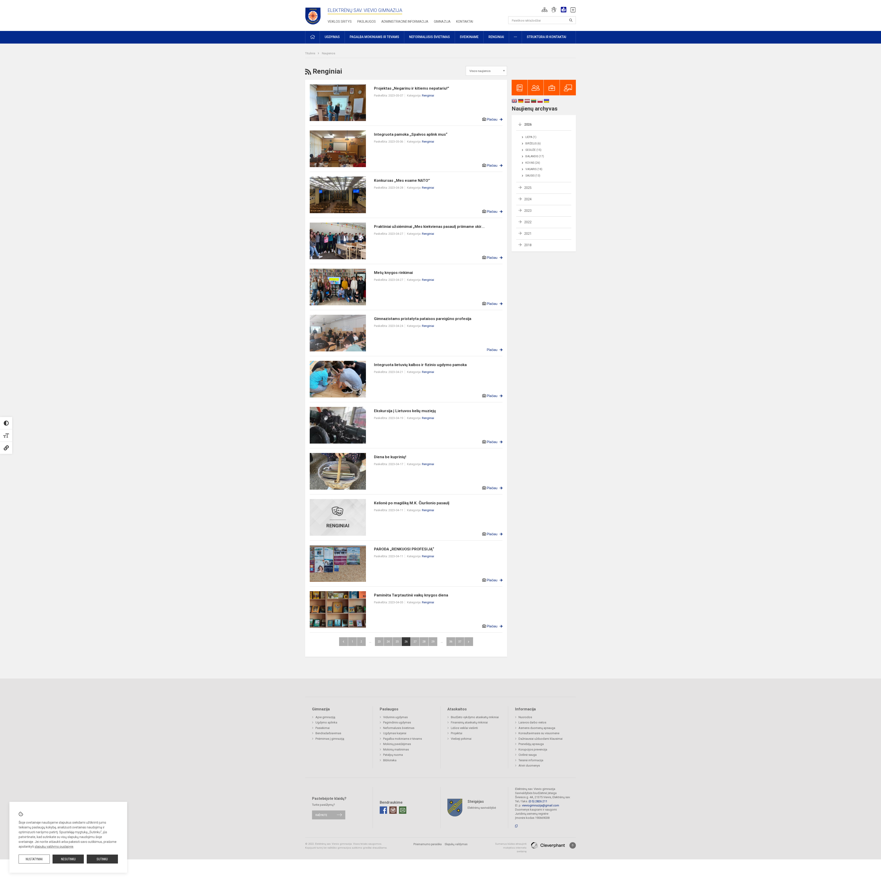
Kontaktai (464, 21)
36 (450, 641)
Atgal (343, 641)
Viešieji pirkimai (461, 738)
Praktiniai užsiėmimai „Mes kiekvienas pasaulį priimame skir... (429, 226)
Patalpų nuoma (393, 754)
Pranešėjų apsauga (531, 744)
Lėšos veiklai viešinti (464, 728)
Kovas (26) (532, 162)
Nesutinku (68, 859)
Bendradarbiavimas (328, 733)
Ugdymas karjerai (394, 733)
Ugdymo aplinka (326, 722)
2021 (528, 233)
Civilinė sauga (528, 754)
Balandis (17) (534, 156)
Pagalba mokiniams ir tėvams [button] (374, 37)
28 (424, 641)
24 (388, 641)
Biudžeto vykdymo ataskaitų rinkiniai (475, 717)
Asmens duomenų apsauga (537, 728)
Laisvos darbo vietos (532, 722)
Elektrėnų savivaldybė (482, 807)
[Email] (402, 810)
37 (459, 641)
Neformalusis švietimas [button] (429, 37)
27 (415, 641)
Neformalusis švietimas (398, 728)
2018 (528, 245)
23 (379, 641)
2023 (528, 210)
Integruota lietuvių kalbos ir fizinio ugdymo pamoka (420, 364)
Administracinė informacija (404, 21)
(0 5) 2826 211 (538, 801)
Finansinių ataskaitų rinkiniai (469, 722)
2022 (528, 222)
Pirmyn (468, 641)
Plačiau (492, 119)
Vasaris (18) (533, 169)
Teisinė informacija (531, 760)
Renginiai (428, 95)
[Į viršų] (572, 845)
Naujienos (328, 53)
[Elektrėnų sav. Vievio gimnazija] (314, 14)
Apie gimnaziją (325, 717)
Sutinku (102, 859)
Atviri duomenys (529, 765)
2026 (528, 124)
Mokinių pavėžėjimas (397, 744)
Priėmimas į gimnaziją (329, 738)
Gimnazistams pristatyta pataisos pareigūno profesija (422, 318)
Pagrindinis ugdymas (397, 722)
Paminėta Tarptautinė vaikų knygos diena (411, 595)
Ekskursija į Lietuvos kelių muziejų (405, 410)
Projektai (456, 733)
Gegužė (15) (533, 150)
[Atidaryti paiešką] (570, 20)
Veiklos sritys (340, 21)
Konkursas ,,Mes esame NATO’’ (402, 180)
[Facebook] (383, 810)
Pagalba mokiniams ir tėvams (402, 738)
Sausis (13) (532, 175)
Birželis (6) (533, 143)
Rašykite (321, 815)
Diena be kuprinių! (390, 457)
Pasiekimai (322, 728)
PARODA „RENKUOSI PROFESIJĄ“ (404, 549)
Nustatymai (34, 859)
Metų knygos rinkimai (393, 272)
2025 (528, 188)
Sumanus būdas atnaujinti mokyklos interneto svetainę (511, 847)
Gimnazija (442, 21)
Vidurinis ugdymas (395, 717)
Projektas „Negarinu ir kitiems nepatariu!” (411, 88)
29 (433, 641)
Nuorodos (525, 717)
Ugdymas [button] (332, 37)
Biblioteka (389, 760)
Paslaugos (366, 21)
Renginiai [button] (496, 37)
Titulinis (310, 53)
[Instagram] (393, 810)
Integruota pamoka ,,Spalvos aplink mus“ (410, 134)
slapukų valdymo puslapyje (54, 846)
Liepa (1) (530, 137)
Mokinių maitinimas (396, 749)
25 (397, 641)
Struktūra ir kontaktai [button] (546, 37)
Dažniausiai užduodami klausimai (541, 738)
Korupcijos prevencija (533, 749)
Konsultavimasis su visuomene (539, 733)
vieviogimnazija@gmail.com (540, 805)
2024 (528, 199)
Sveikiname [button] (469, 37)
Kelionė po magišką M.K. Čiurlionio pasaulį (411, 503)
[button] (544, 9)
